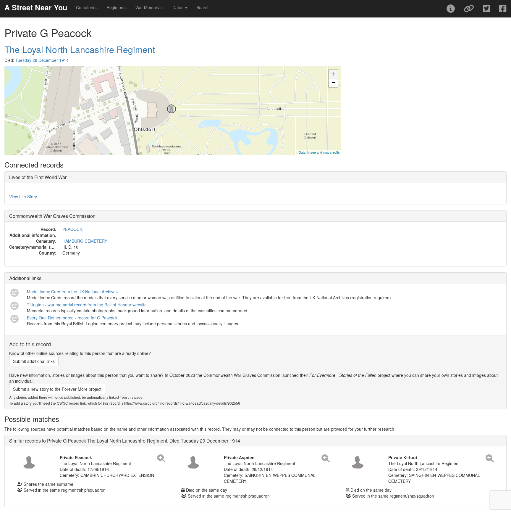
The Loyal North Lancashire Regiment (79, 49)
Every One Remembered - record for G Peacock (72, 318)
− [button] (333, 82)
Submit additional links (34, 361)
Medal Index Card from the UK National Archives (72, 292)
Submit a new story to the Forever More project (57, 389)
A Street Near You (35, 7)
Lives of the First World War (38, 177)
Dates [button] (178, 7)
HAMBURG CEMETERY (84, 241)
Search (203, 7)
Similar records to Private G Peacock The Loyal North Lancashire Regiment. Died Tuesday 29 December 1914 (124, 440)
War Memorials (149, 7)
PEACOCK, (72, 229)
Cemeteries (87, 7)
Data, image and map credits (319, 152)
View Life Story (23, 197)
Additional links (25, 278)
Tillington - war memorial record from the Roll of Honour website (87, 305)
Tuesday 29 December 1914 (42, 60)
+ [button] (333, 74)
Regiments (116, 7)
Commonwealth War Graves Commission (52, 216)
